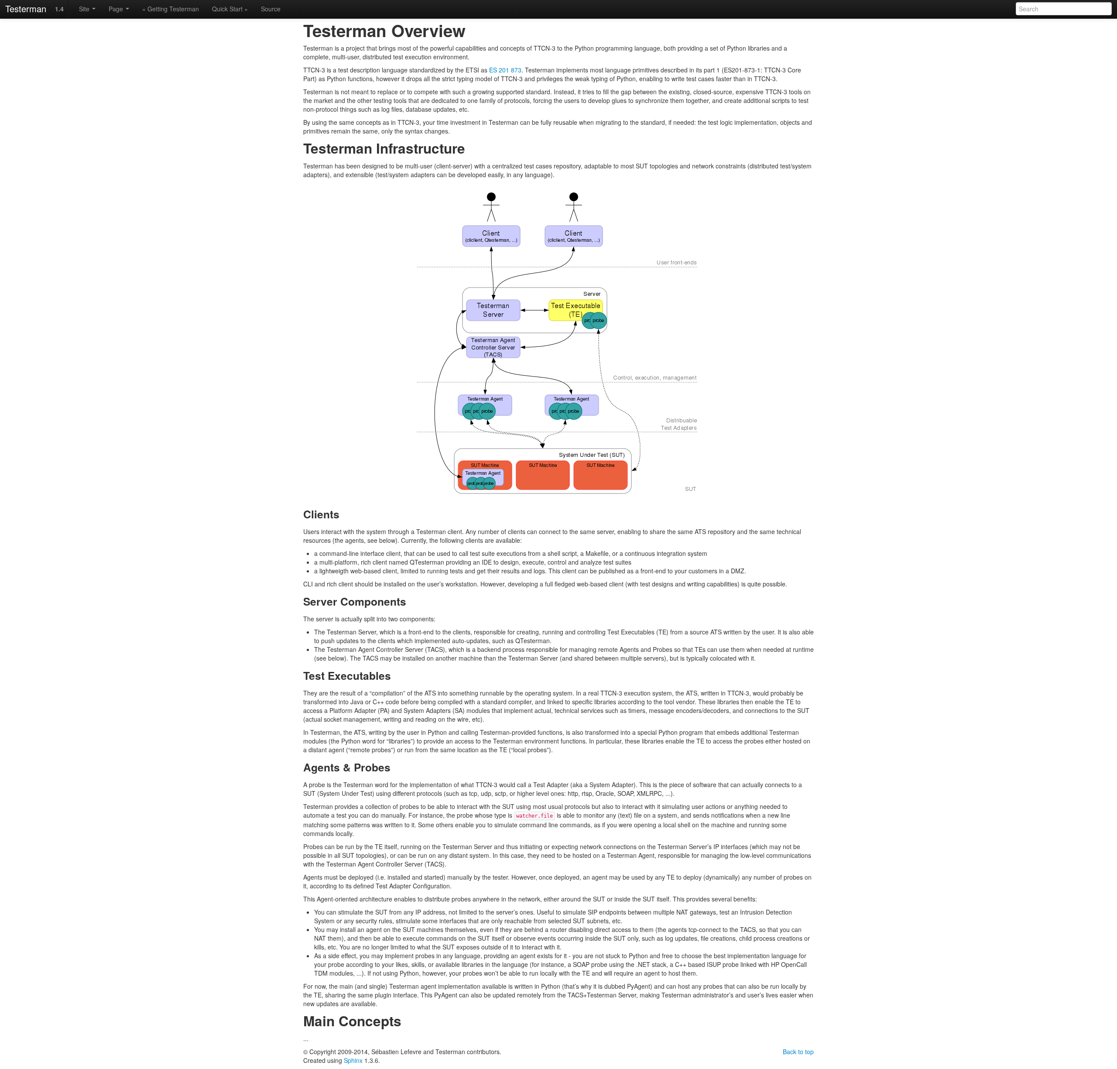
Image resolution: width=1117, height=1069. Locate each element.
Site (85, 8)
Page (117, 8)
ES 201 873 (505, 69)
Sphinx (353, 1060)
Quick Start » (230, 8)
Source (271, 8)
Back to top (798, 1051)
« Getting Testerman (170, 8)
